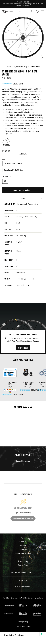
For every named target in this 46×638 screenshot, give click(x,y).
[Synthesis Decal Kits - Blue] (4, 390)
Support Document (23, 461)
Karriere (23, 546)
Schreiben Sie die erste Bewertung (23, 518)
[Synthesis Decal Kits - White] (15, 390)
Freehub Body (7, 177)
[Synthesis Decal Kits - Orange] (10, 390)
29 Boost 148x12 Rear (13, 163)
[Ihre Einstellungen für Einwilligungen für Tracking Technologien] (42, 634)
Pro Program (23, 549)
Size (3, 159)
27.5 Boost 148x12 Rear (13, 170)
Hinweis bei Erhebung (13, 635)
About (23, 538)
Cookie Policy (23, 565)
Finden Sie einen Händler (23, 190)
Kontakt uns (23, 542)
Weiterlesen (23, 348)
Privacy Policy (23, 561)
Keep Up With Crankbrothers (22, 572)
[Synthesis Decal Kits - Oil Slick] (10, 392)
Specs (23, 198)
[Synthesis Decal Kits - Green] (13, 390)
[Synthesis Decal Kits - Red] (7, 390)
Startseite (9, 67)
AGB (22, 557)
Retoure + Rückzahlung (23, 553)
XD (5, 181)
